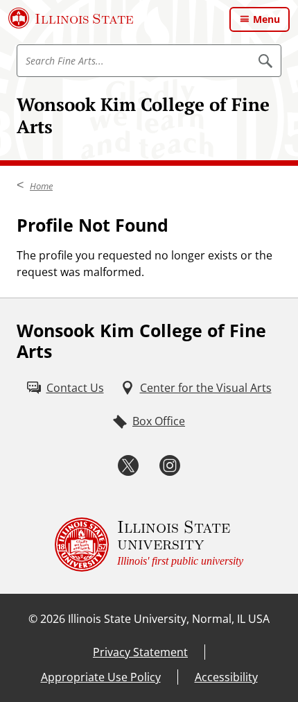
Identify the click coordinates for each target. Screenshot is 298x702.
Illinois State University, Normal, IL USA (169, 618)
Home (41, 186)
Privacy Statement (140, 652)
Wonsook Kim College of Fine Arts (143, 115)
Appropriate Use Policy (101, 677)
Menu (266, 19)
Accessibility (226, 677)
